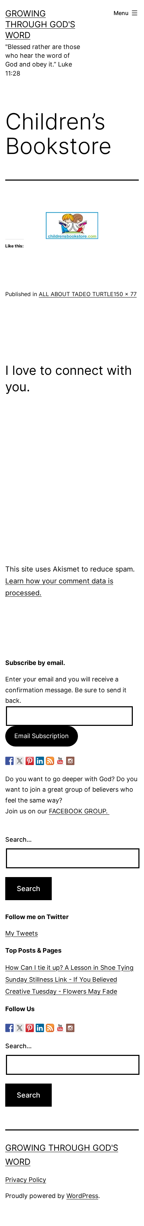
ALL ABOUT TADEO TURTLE (76, 293)
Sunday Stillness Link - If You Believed (61, 979)
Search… (18, 839)
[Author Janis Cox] (9, 761)
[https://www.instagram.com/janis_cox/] (70, 761)
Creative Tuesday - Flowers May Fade (61, 991)
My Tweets (21, 933)
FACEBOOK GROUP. (79, 811)
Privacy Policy (25, 1179)
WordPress (82, 1195)
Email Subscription (41, 736)
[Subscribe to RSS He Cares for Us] (50, 761)
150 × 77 (125, 293)
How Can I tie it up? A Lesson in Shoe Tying (69, 967)
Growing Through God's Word (40, 24)
